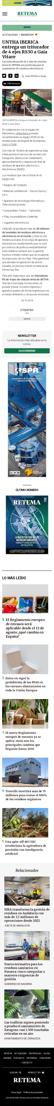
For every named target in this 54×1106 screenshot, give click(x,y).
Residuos (27, 34)
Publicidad (45, 1058)
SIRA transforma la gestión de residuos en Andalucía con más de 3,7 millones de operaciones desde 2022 (27, 915)
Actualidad (10, 34)
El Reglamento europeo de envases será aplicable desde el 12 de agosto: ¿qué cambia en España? (25, 628)
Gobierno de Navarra (18, 983)
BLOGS (47, 1053)
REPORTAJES (35, 1053)
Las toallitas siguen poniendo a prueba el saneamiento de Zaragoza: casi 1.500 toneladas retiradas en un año (26, 1028)
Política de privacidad (33, 1092)
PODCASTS (19, 1058)
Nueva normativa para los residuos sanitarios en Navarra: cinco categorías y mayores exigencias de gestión (24, 971)
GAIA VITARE (9, 144)
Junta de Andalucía (17, 925)
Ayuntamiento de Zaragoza (22, 1038)
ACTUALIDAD (20, 1053)
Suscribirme (27, 350)
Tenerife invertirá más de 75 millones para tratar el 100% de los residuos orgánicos (26, 795)
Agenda (7, 1058)
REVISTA (8, 1053)
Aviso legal (16, 1092)
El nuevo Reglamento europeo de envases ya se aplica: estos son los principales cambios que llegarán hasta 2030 (23, 741)
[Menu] (5, 14)
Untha (27, 319)
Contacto (27, 1063)
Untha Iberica (23, 133)
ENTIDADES (32, 1058)
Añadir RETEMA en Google (35, 76)
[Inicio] (27, 14)
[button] (4, 76)
